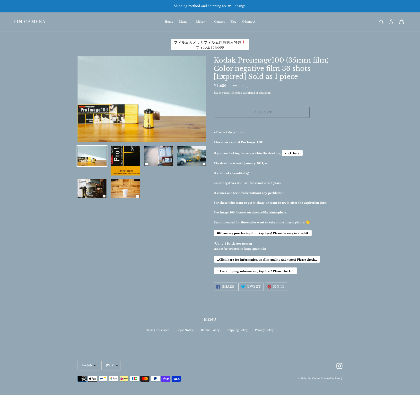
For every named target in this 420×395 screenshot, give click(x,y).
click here (292, 153)
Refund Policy (210, 330)
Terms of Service (157, 330)
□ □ (255, 271)
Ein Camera (29, 21)
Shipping (236, 93)
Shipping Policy (237, 330)
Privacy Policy (264, 330)
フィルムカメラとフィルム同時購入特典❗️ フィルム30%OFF (210, 45)
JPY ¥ (110, 365)
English (87, 365)
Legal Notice (185, 330)
